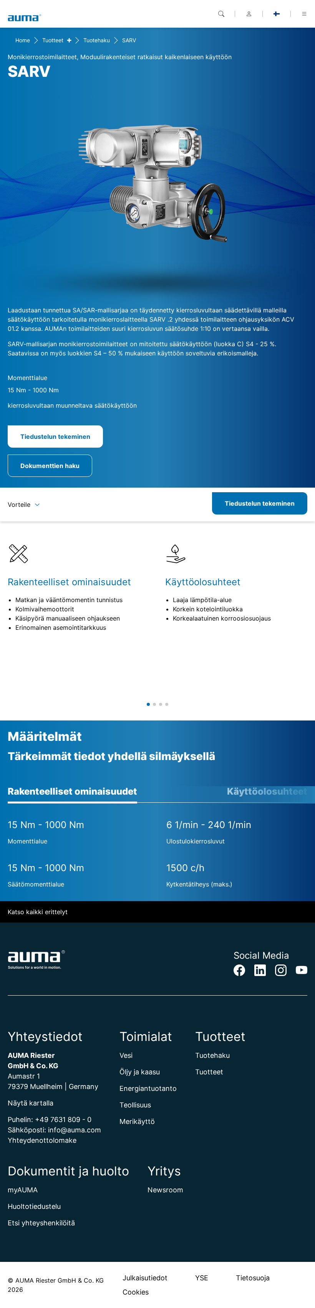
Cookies (136, 1292)
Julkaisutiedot (145, 1278)
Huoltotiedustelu (34, 1206)
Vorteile (19, 504)
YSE (201, 1278)
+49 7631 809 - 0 (63, 1119)
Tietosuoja (253, 1278)
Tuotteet (52, 40)
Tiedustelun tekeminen (55, 436)
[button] (148, 704)
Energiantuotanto (148, 1088)
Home (22, 40)
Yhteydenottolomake (42, 1140)
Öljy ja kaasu (139, 1072)
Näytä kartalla (30, 1103)
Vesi (126, 1055)
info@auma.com (74, 1130)
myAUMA (23, 1190)
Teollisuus (135, 1105)
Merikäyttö (137, 1121)
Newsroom (165, 1190)
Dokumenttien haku (50, 466)
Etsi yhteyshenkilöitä (41, 1223)
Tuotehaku (96, 40)
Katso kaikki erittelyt (38, 912)
